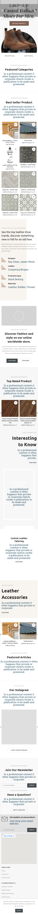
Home (3, 871)
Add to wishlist (16, 124)
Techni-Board (28, 140)
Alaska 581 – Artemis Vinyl (10, 189)
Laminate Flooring (7, 887)
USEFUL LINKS (6, 867)
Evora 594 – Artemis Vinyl (28, 212)
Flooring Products (9, 883)
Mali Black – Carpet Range (28, 164)
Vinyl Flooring (6, 897)
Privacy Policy (6, 878)
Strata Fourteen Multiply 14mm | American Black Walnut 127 (28, 420)
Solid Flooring (6, 890)
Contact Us (5, 874)
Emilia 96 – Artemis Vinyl (28, 189)
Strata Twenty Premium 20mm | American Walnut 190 (10, 420)
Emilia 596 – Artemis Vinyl (10, 212)
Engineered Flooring (8, 893)
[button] (19, 316)
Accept (19, 911)
